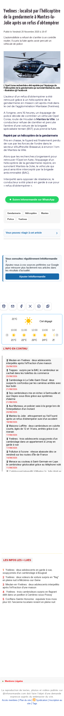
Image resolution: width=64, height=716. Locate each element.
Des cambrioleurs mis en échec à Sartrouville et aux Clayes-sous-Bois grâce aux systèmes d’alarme (33, 396)
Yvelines (22, 219)
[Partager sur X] (30, 306)
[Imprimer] (4, 306)
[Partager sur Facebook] (21, 306)
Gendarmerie (14, 213)
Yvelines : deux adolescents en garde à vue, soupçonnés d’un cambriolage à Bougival (27, 571)
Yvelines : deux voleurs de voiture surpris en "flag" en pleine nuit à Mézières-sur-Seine (31, 579)
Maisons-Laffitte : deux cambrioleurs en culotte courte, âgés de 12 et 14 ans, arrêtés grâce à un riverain (33, 428)
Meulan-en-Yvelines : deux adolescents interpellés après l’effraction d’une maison (29, 362)
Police (10, 219)
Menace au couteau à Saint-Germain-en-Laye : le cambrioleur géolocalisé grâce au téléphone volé (33, 463)
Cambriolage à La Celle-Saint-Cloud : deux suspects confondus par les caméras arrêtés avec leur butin (33, 383)
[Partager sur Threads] (39, 306)
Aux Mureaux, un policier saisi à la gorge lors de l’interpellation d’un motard (33, 407)
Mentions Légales (13, 681)
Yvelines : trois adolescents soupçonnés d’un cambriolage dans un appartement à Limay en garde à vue (32, 441)
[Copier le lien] (48, 306)
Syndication (41, 700)
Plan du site (25, 700)
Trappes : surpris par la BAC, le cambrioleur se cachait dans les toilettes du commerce (32, 372)
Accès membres (10, 700)
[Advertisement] (30, 512)
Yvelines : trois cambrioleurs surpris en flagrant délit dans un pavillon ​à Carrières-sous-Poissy (30, 593)
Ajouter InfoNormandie (32, 276)
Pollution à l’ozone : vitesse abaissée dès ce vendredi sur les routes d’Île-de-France (31, 453)
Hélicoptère (31, 213)
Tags (34, 703)
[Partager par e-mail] (12, 306)
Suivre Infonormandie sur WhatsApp (33, 199)
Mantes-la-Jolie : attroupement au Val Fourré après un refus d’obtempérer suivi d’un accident (31, 417)
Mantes (44, 213)
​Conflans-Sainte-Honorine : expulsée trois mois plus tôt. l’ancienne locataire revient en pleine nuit (30, 600)
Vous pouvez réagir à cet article (24, 232)
